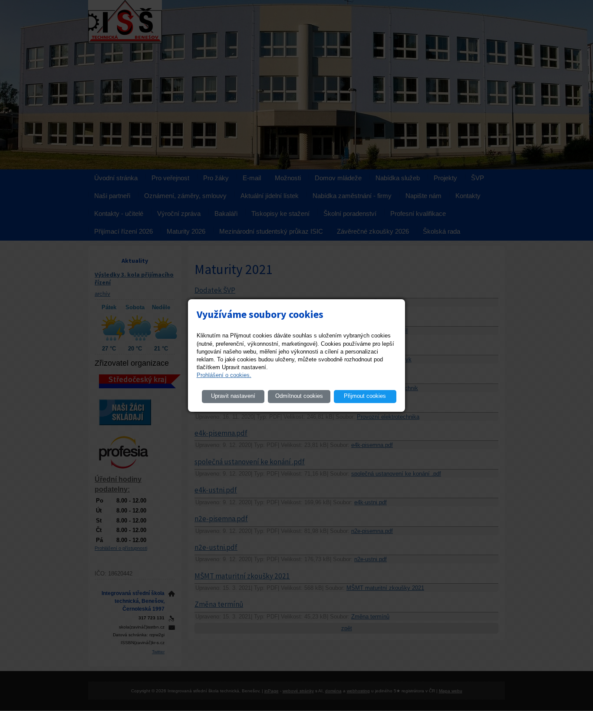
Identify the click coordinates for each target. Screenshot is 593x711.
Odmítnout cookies (299, 396)
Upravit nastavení (233, 396)
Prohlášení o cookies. (224, 375)
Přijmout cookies (365, 396)
